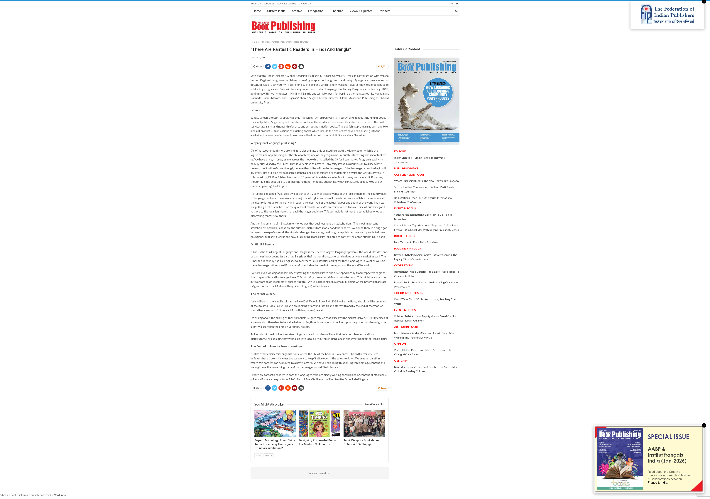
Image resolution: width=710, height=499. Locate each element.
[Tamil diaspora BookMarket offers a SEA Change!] (364, 423)
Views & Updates (361, 11)
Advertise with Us (286, 3)
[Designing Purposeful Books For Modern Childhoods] (319, 423)
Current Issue (276, 11)
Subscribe (268, 3)
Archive (297, 11)
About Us (256, 3)
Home (257, 11)
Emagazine (315, 11)
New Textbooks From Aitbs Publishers (416, 242)
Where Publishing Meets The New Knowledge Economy (426, 180)
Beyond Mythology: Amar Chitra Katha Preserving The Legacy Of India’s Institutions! (274, 444)
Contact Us (305, 3)
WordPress (59, 494)
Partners (384, 11)
